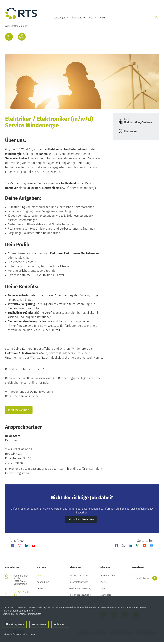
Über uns (77, 17)
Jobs (91, 17)
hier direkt (74, 468)
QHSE (103, 588)
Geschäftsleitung (109, 575)
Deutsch (21, 37)
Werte (103, 582)
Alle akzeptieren (14, 624)
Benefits (41, 588)
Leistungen (60, 17)
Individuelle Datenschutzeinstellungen (19, 634)
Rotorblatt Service (78, 582)
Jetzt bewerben (19, 410)
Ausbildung (43, 582)
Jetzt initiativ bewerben (81, 519)
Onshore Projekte (78, 575)
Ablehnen (59, 624)
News (102, 17)
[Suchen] (156, 17)
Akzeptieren (39, 624)
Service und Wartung (80, 588)
